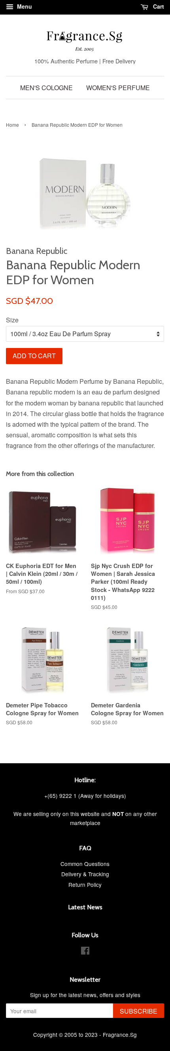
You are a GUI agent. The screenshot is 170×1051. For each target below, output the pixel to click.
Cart (157, 6)
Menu (23, 6)
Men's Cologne (46, 87)
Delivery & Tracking (85, 874)
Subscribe (138, 1011)
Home (12, 124)
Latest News (85, 907)
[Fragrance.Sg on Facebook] (85, 952)
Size (12, 319)
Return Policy (85, 884)
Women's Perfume (118, 87)
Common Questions (85, 864)
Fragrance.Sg (120, 1034)
